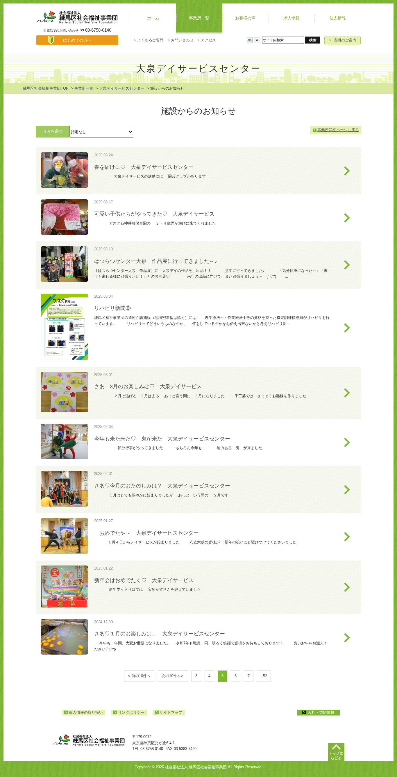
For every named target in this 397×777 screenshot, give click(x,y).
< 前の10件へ (139, 676)
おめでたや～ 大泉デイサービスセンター (146, 533)
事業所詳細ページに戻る (338, 130)
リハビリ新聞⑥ (112, 308)
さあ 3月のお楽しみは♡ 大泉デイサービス (148, 386)
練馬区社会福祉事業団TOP (46, 88)
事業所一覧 (83, 88)
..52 (264, 676)
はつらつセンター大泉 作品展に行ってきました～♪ (155, 261)
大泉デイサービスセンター (121, 88)
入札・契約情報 (321, 712)
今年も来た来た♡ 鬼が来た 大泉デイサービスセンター (162, 439)
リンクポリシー (131, 712)
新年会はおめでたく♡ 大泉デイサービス (144, 580)
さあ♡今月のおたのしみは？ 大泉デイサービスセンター (164, 486)
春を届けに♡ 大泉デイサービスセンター (144, 167)
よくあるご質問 (149, 40)
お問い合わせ (180, 40)
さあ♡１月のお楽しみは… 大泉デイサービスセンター (159, 634)
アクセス (206, 40)
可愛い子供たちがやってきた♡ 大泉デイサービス (154, 214)
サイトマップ (171, 712)
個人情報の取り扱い (86, 712)
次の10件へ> (173, 676)
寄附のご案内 (342, 40)
